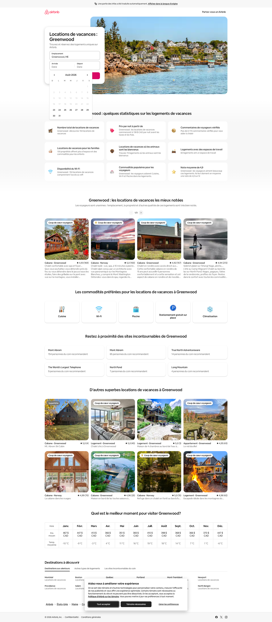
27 (76, 110)
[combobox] (75, 57)
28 (82, 110)
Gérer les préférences (168, 604)
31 (60, 115)
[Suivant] (141, 212)
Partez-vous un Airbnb (214, 11)
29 (87, 110)
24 (59, 110)
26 (71, 110)
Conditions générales (91, 617)
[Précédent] (131, 212)
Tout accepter (103, 604)
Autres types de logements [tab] (87, 568)
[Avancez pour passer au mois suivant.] (87, 75)
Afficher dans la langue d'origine (163, 3)
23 (54, 110)
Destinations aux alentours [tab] (57, 568)
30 (54, 115)
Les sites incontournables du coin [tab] (120, 568)
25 (65, 110)
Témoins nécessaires (136, 604)
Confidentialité (72, 617)
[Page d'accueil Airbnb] (52, 11)
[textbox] (62, 67)
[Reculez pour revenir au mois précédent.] (54, 75)
